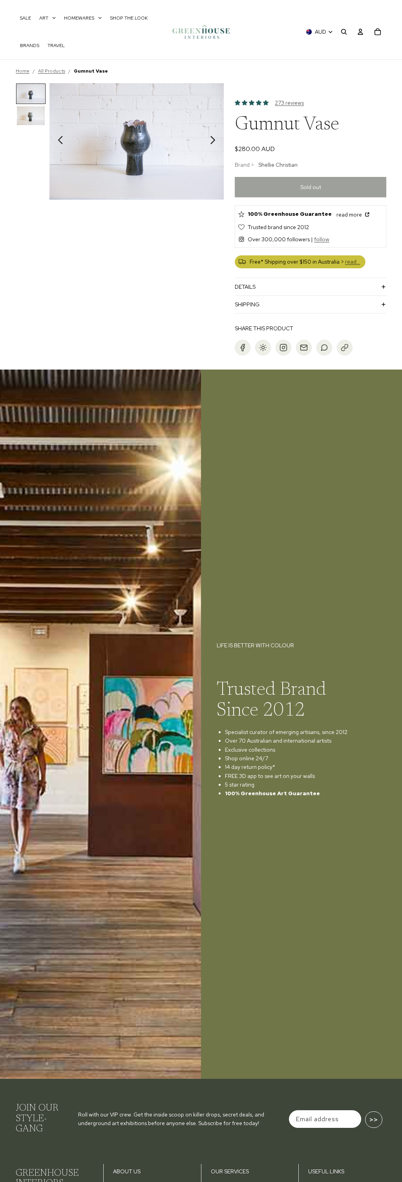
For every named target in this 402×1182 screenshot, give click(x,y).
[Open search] (344, 31)
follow (321, 239)
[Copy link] (345, 347)
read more (349, 214)
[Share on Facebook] (242, 347)
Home (22, 71)
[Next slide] (215, 141)
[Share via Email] (304, 347)
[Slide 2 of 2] (31, 115)
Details (245, 286)
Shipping (247, 304)
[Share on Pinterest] (263, 347)
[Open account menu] (360, 31)
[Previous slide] (58, 141)
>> (373, 1119)
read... (352, 261)
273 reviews (289, 102)
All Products (51, 71)
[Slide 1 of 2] (31, 93)
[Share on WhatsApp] (324, 347)
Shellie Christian (278, 164)
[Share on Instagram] (283, 347)
